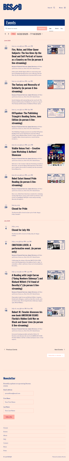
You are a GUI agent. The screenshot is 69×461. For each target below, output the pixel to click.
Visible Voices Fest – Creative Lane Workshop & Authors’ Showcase (26, 152)
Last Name (6, 407)
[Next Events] (8, 34)
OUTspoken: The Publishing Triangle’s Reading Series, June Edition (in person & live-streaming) (26, 118)
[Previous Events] (5, 34)
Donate (5, 428)
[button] (51, 7)
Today (13, 33)
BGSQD (10, 457)
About (5, 435)
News (5, 447)
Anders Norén (62, 457)
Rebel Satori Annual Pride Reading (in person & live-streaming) (24, 182)
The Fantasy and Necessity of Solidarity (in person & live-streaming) (26, 88)
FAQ (4, 439)
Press (5, 450)
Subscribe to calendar (55, 355)
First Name (6, 398)
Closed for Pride (19, 208)
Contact (5, 443)
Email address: (7, 390)
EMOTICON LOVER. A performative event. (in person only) (26, 248)
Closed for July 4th (21, 230)
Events (5, 431)
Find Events (42, 28)
